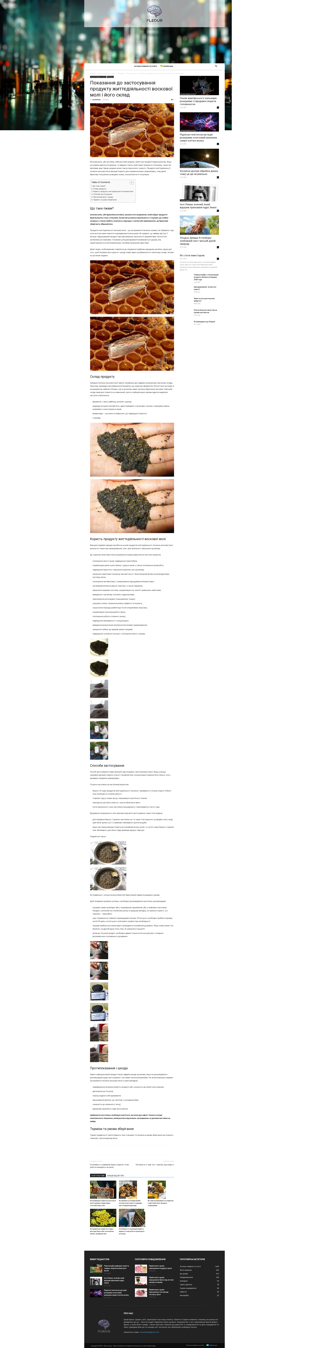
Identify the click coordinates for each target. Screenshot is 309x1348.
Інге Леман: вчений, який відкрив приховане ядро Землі (198, 206)
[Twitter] (103, 1150)
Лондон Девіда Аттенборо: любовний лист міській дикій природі (198, 240)
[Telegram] (114, 1150)
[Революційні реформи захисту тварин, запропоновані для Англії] (96, 1269)
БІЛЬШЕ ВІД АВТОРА (115, 1176)
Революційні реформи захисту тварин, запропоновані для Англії (116, 1268)
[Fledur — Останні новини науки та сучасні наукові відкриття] (154, 13)
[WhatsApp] (125, 1150)
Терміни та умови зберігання (105, 200)
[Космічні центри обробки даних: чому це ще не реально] (199, 158)
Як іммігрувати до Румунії (204, 322)
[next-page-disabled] (95, 1238)
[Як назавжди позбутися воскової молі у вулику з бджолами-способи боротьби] (103, 1190)
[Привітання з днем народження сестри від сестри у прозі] (141, 1292)
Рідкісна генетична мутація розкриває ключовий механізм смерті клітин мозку (198, 137)
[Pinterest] (109, 1150)
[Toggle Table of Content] (130, 183)
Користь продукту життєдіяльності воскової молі (113, 191)
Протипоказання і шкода (103, 197)
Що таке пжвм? (99, 186)
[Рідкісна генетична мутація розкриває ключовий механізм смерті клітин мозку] (199, 122)
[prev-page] (91, 1238)
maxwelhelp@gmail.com (149, 1332)
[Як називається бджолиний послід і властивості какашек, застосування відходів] (132, 1190)
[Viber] (120, 1150)
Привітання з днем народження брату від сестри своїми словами (161, 1279)
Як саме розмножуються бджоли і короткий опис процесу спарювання (160, 1203)
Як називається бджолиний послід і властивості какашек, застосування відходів (130, 1203)
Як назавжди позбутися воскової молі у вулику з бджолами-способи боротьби (103, 1203)
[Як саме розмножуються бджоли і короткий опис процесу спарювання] (161, 1190)
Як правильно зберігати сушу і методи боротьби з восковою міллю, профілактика (102, 1231)
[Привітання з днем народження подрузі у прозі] (141, 1269)
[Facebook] (92, 1150)
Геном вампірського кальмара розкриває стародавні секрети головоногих (198, 101)
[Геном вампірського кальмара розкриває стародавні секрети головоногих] (199, 85)
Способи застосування (102, 194)
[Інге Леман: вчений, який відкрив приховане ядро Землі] (199, 191)
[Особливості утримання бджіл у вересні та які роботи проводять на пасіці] (132, 1218)
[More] (142, 1150)
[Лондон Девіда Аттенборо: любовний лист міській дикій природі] (199, 225)
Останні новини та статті (145, 66)
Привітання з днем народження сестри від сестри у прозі (158, 1292)
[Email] (131, 1150)
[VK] (98, 1150)
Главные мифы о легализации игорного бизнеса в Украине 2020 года (206, 277)
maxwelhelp (96, 99)
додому (92, 73)
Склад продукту (99, 189)
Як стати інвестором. (192, 255)
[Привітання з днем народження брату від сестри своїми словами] (141, 1280)
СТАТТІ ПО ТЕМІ (97, 1176)
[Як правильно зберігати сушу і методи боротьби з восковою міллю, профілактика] (103, 1218)
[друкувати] (136, 1150)
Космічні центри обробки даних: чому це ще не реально (199, 172)
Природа (121, 73)
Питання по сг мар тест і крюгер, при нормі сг (155, 1165)
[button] (216, 66)
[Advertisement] (154, 45)
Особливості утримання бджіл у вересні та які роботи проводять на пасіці (109, 1166)
